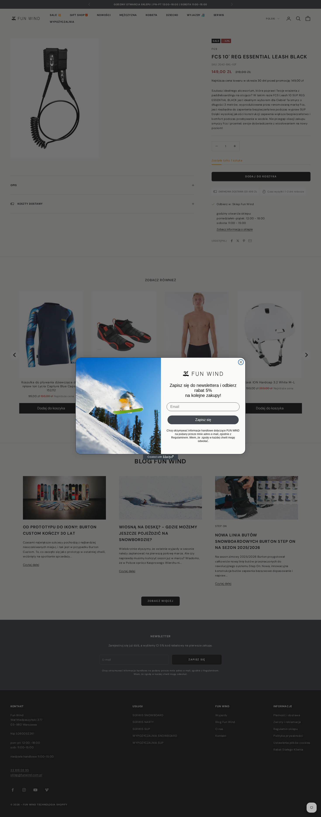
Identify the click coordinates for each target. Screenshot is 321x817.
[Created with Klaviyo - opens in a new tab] (160, 457)
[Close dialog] (240, 362)
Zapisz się (203, 420)
